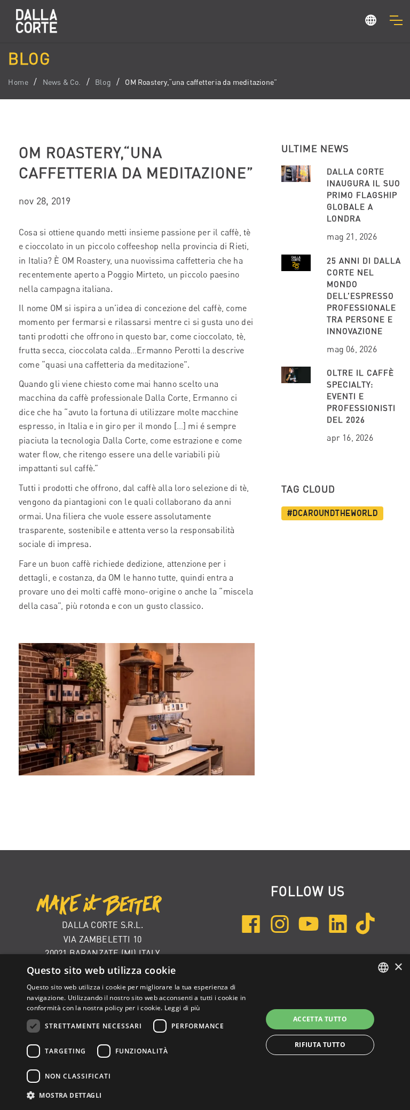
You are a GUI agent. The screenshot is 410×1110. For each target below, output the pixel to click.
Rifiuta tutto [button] (320, 1044)
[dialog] (205, 1032)
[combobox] (383, 967)
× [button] (398, 967)
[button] (371, 22)
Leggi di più (182, 1007)
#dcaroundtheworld (332, 513)
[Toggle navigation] (396, 20)
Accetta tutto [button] (320, 1019)
